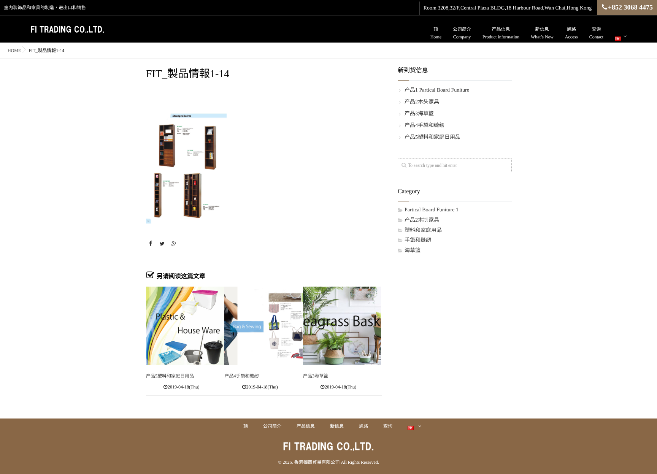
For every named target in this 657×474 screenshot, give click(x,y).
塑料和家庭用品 (423, 230)
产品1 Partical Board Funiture (437, 90)
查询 (596, 33)
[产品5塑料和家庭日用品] (185, 326)
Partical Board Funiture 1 (432, 210)
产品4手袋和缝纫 (241, 376)
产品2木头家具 (422, 102)
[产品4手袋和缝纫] (263, 326)
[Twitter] (162, 244)
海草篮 (413, 251)
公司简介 (462, 33)
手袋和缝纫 (418, 240)
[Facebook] (150, 244)
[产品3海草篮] (342, 326)
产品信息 (500, 33)
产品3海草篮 (315, 376)
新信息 (542, 33)
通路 (571, 33)
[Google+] (173, 244)
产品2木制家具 (422, 220)
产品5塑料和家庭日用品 (170, 376)
